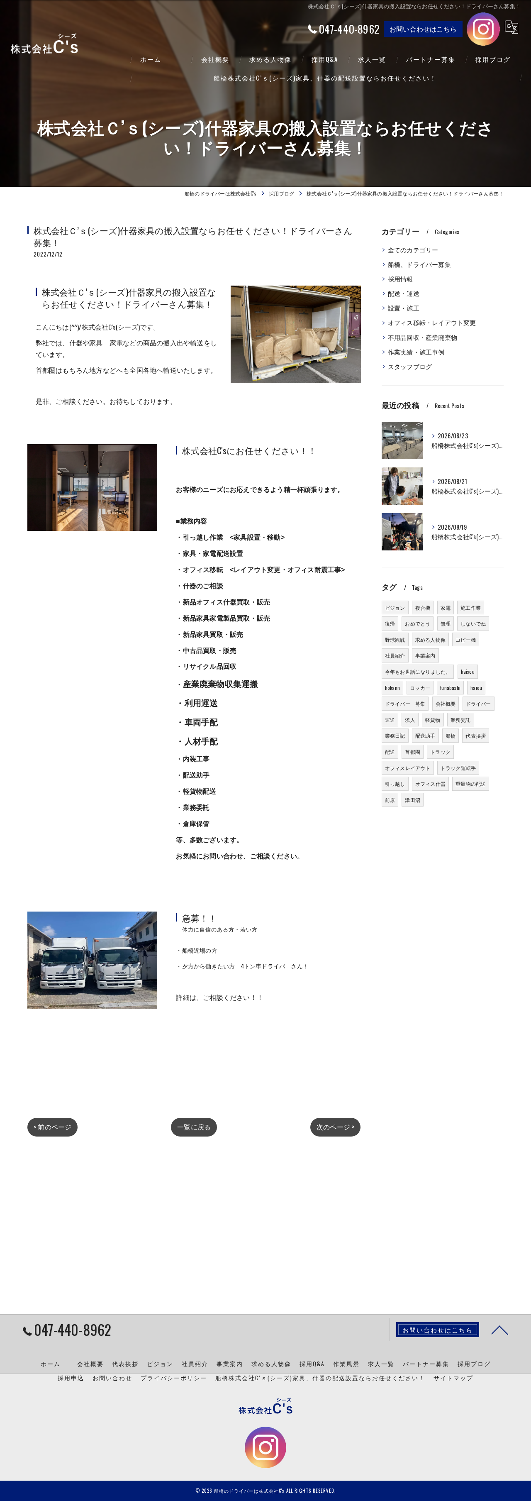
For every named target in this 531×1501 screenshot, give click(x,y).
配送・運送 (403, 293)
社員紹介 (395, 655)
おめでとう (417, 623)
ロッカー (420, 687)
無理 (446, 623)
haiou (476, 687)
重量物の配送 (470, 783)
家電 (446, 607)
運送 (390, 719)
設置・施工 (403, 307)
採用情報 (400, 278)
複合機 (423, 607)
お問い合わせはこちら (423, 28)
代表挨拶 (475, 735)
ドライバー (478, 703)
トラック (440, 751)
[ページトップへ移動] (500, 1329)
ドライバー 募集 (405, 703)
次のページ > (335, 1126)
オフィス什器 (430, 783)
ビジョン (395, 607)
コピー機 (465, 639)
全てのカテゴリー (413, 249)
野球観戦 (395, 639)
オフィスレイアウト (408, 767)
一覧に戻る (194, 1126)
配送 (390, 751)
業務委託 (461, 719)
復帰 (390, 623)
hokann (392, 687)
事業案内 (425, 655)
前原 (390, 799)
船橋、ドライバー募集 (419, 264)
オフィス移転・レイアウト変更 (432, 322)
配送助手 (425, 735)
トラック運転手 (458, 767)
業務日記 (395, 735)
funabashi (450, 687)
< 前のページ (52, 1126)
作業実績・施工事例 (416, 351)
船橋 (450, 735)
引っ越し (395, 783)
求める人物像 (430, 639)
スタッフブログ (410, 366)
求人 (410, 719)
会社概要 (446, 703)
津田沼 (412, 799)
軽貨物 (433, 719)
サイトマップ (453, 1378)
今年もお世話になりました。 (418, 671)
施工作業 (470, 607)
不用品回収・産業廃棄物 (422, 337)
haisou (468, 671)
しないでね (473, 623)
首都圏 (412, 751)
